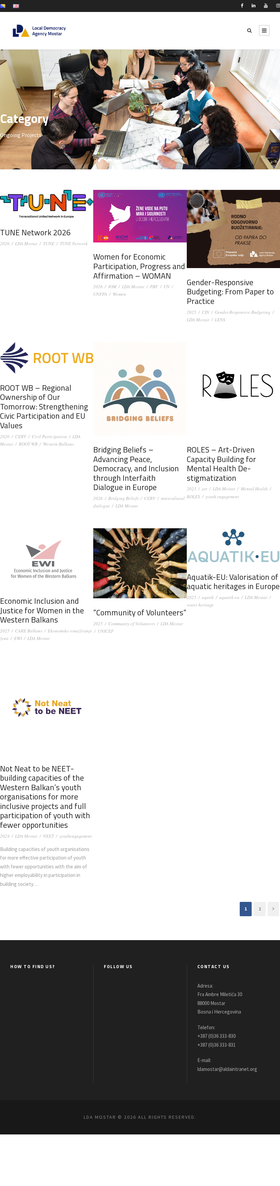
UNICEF (106, 631)
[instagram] (278, 6)
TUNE (48, 243)
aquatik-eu (229, 597)
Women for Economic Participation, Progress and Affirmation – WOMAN (139, 266)
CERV (20, 436)
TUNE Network (74, 243)
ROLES (193, 496)
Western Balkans (58, 444)
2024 (5, 836)
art (204, 489)
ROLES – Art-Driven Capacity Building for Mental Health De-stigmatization (221, 464)
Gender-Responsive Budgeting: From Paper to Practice (230, 291)
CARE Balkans (28, 631)
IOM (112, 286)
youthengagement (75, 836)
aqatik (208, 597)
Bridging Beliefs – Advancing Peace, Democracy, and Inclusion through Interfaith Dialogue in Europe (136, 468)
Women (119, 294)
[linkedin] (253, 6)
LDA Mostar (26, 243)
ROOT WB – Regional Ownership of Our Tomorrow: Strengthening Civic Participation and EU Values (44, 406)
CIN (205, 312)
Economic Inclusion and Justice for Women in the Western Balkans (42, 610)
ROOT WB (28, 444)
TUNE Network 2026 (35, 232)
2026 (5, 243)
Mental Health (254, 489)
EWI (18, 638)
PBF (154, 286)
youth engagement (222, 496)
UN (167, 286)
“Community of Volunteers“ (139, 612)
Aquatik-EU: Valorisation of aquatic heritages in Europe (233, 581)
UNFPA (100, 294)
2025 (191, 312)
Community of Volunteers (131, 623)
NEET (48, 836)
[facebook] (242, 6)
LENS (220, 320)
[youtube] (266, 6)
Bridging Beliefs (123, 498)
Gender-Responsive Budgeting (242, 312)
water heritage (200, 605)
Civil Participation (49, 436)
